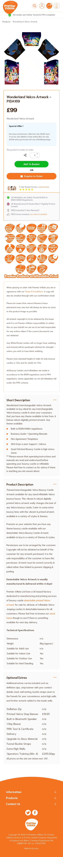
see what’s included (38, 214)
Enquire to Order (33, 175)
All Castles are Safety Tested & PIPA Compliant (33, 14)
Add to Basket (31, 163)
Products (6, 21)
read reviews (43, 187)
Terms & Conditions (34, 291)
